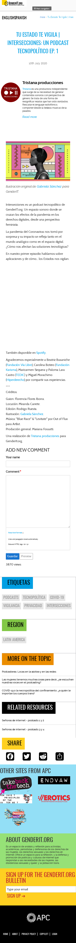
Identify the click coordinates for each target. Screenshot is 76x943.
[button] (41, 8)
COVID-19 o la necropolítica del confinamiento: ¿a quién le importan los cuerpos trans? (36, 692)
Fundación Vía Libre (19, 365)
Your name (13, 457)
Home (5, 934)
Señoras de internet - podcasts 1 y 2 (23, 720)
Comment (12, 471)
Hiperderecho (15, 380)
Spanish (20, 18)
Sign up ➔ (16, 896)
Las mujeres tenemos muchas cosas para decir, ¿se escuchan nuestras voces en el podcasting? (38, 681)
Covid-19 (57, 598)
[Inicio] (15, 3)
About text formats (15, 533)
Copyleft (44, 934)
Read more (29, 117)
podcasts (10, 598)
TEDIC (20, 375)
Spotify (41, 353)
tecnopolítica (34, 598)
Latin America (14, 640)
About (15, 934)
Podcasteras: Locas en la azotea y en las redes (29, 671)
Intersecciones (59, 606)
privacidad (33, 606)
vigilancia (11, 606)
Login (54, 934)
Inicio (42, 17)
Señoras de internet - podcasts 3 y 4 (23, 729)
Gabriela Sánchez (49, 186)
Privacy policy (29, 934)
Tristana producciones (42, 83)
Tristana (26, 89)
